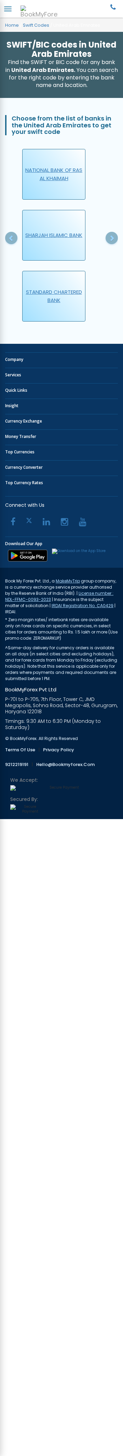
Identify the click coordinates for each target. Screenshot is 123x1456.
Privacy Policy (58, 750)
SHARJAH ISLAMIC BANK (53, 235)
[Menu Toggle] (7, 9)
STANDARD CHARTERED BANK (54, 296)
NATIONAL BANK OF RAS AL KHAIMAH (53, 174)
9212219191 (16, 765)
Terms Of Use (20, 750)
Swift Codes (36, 25)
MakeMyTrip (68, 581)
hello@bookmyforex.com (65, 765)
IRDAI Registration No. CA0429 (82, 605)
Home (12, 25)
